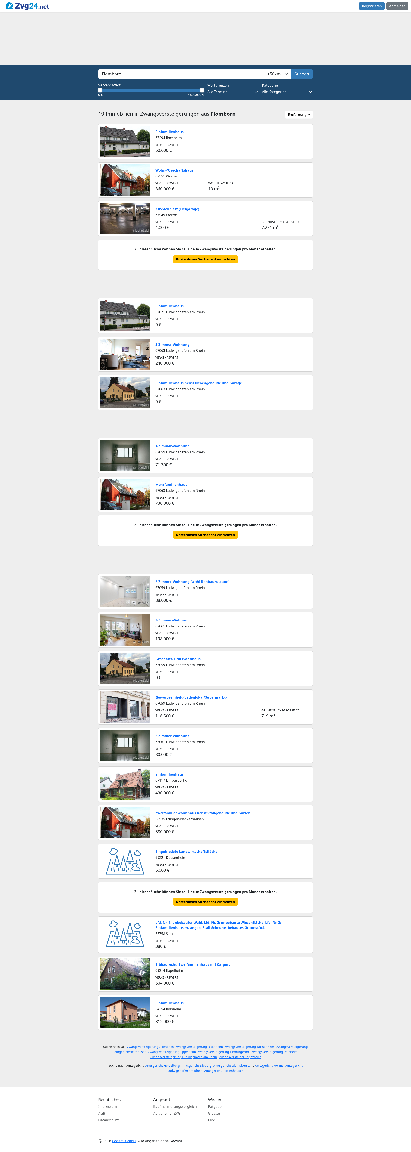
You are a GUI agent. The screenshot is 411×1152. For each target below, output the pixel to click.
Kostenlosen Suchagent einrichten (205, 259)
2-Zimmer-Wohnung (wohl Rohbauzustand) (192, 581)
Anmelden (397, 6)
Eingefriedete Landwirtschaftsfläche (186, 851)
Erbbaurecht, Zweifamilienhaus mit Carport (192, 964)
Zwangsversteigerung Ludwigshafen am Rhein (183, 1057)
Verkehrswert (109, 85)
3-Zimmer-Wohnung (172, 620)
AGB (101, 1113)
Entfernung (297, 114)
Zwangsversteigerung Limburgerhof (224, 1052)
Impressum (107, 1106)
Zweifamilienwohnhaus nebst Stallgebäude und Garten (202, 813)
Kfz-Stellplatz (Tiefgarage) (177, 209)
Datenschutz (108, 1120)
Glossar (214, 1113)
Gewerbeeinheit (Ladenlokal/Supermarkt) (191, 697)
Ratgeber (215, 1106)
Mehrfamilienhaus (171, 484)
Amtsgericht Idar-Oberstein (233, 1065)
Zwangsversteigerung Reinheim (275, 1052)
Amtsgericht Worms (269, 1065)
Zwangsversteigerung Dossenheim (250, 1047)
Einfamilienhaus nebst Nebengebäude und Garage (198, 383)
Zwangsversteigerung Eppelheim (172, 1052)
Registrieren (372, 6)
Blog (211, 1120)
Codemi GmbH (124, 1141)
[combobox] (181, 74)
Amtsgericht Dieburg (197, 1065)
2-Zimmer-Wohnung (172, 735)
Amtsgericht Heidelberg (162, 1065)
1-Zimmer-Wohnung (172, 446)
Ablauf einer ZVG (166, 1113)
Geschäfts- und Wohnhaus (178, 659)
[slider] (100, 90)
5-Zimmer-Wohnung (172, 344)
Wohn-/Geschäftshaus (174, 170)
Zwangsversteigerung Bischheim (199, 1047)
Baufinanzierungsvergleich (175, 1106)
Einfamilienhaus (169, 131)
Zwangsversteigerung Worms (240, 1057)
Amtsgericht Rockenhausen (224, 1071)
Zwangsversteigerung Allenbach (150, 1047)
